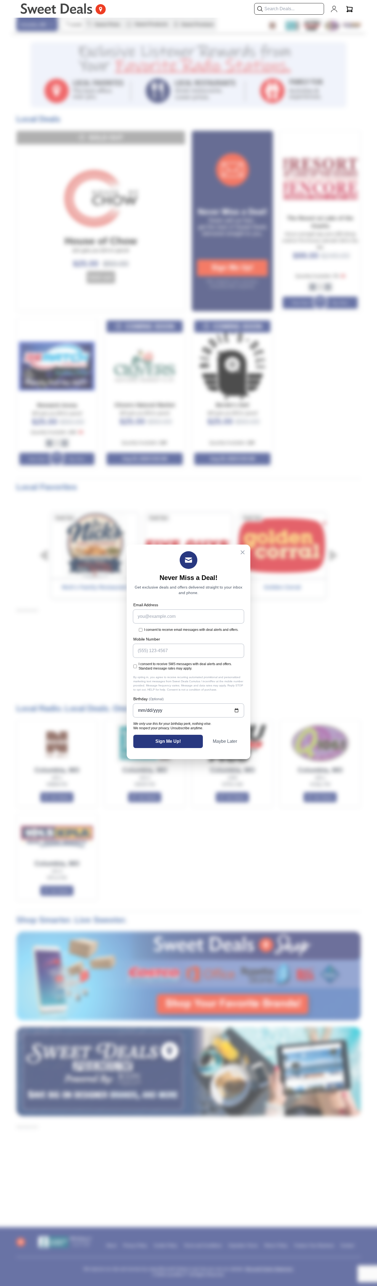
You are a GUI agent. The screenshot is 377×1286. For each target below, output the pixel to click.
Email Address (145, 605)
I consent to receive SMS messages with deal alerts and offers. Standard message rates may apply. (185, 666)
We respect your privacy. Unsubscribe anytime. (168, 728)
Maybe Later (225, 741)
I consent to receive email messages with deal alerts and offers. (191, 630)
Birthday (148, 699)
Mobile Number (146, 639)
